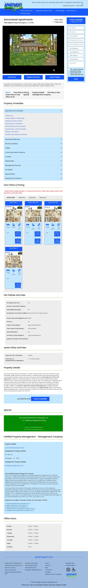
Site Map (47, 572)
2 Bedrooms (32, 197)
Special (26, 95)
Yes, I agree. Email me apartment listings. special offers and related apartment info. (77, 71)
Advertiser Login (25, 13)
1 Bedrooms (21, 197)
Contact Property (54, 77)
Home (47, 563)
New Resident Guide (31, 565)
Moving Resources (30, 568)
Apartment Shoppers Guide (44, 11)
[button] (33, 111)
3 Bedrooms (42, 197)
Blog (46, 568)
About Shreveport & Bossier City (13, 573)
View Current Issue (10, 570)
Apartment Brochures (31, 563)
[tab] (33, 111)
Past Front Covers (10, 568)
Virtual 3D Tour (17, 234)
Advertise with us (71, 11)
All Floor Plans (11, 197)
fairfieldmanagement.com (14, 466)
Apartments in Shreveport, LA (13, 563)
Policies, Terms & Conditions (53, 574)
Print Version (12, 77)
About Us (48, 565)
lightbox (54, 70)
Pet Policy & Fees (54, 92)
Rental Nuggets (60, 11)
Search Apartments (27, 11)
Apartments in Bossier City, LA (14, 565)
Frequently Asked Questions (33, 570)
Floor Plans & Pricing (21, 92)
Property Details (38, 92)
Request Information (33, 77)
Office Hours (10, 97)
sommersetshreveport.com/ (14, 448)
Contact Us (48, 570)
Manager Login (69, 563)
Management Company (41, 95)
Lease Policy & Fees (13, 95)
